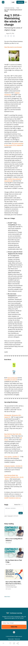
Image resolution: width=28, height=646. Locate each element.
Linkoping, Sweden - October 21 (13, 466)
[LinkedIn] (14, 632)
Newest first (17, 504)
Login (13, 2)
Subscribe (20, 2)
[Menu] (26, 2)
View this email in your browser (13, 47)
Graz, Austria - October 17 (11, 456)
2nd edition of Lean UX (10, 379)
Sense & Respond (12, 378)
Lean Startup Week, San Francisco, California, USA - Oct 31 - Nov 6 (13, 477)
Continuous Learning (9, 8)
